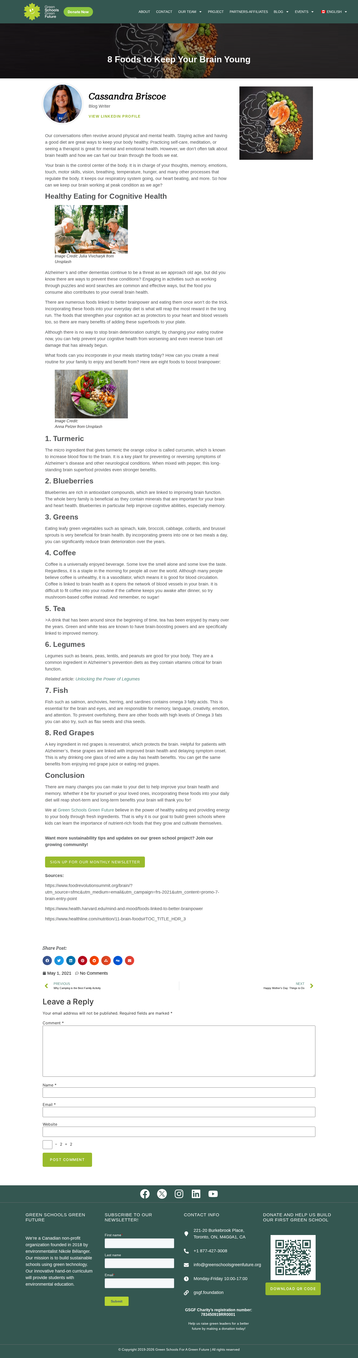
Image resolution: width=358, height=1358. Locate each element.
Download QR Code (293, 1288)
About (144, 12)
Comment (53, 1023)
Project (216, 12)
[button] (47, 960)
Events (301, 12)
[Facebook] (145, 1194)
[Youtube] (213, 1194)
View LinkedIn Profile (115, 116)
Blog (278, 12)
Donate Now (78, 11)
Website (50, 1124)
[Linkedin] (196, 1194)
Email (49, 1104)
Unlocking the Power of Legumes (107, 679)
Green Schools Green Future (85, 810)
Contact (164, 12)
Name (50, 1085)
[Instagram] (179, 1194)
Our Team (187, 12)
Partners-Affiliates (249, 12)
